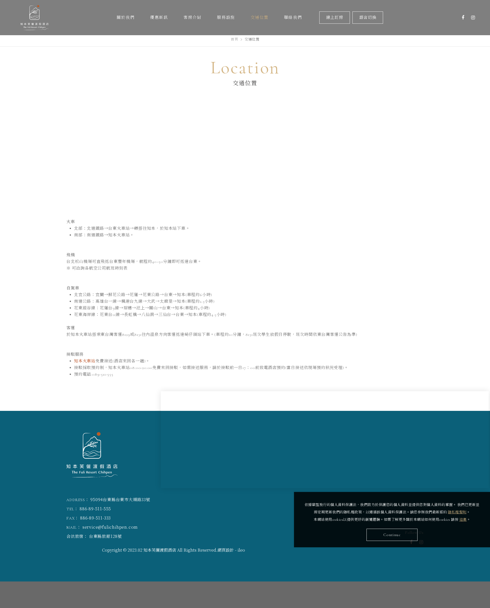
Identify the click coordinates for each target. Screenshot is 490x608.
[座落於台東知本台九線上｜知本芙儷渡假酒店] (40, 17)
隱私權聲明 (457, 512)
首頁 (234, 39)
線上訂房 (334, 17)
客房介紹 (192, 17)
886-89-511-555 (95, 509)
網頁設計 (225, 550)
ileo (241, 550)
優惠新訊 (159, 17)
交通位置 (259, 17)
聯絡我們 (293, 17)
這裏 (463, 519)
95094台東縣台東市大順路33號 (120, 499)
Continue (391, 534)
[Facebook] (463, 17)
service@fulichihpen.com (110, 527)
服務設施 (226, 17)
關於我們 (125, 17)
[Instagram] (473, 17)
